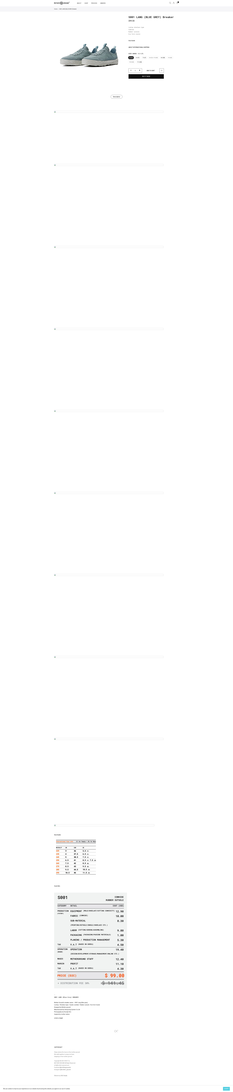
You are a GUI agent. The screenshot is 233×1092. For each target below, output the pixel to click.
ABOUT (79, 3)
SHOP (86, 3)
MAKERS (103, 3)
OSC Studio (64, 1075)
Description (116, 96)
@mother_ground (65, 1069)
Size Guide (132, 40)
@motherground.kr (65, 1067)
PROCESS (94, 3)
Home (55, 9)
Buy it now (146, 76)
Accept (226, 1088)
